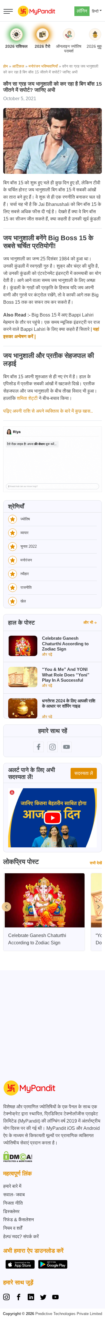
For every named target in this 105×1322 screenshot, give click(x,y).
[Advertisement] (52, 1022)
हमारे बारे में (12, 1186)
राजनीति (26, 587)
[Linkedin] (30, 1298)
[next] (98, 906)
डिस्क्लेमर (11, 1211)
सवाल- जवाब (14, 1194)
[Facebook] (18, 1298)
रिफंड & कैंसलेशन (18, 1219)
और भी (88, 622)
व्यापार (24, 533)
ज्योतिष (25, 519)
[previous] (6, 906)
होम (5, 66)
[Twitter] (43, 1298)
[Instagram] (7, 1298)
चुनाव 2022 (28, 546)
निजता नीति (13, 1203)
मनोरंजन (26, 560)
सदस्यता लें (83, 773)
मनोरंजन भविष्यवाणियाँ (43, 66)
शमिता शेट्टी (27, 398)
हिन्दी (95, 11)
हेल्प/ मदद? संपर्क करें (21, 1236)
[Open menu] (8, 11)
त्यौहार (24, 574)
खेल (23, 601)
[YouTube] (55, 1298)
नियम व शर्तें (12, 1228)
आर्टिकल (18, 66)
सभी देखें (96, 863)
